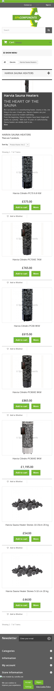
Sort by (5, 145)
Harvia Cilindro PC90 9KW (27, 326)
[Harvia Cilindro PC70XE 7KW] (27, 239)
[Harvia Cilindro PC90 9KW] (27, 305)
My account (8, 665)
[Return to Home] (4, 62)
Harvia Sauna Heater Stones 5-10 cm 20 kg (27, 591)
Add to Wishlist (15, 216)
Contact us (28, 5)
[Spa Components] (27, 17)
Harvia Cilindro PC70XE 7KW (27, 259)
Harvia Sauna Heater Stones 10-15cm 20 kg (27, 525)
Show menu (11, 53)
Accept (28, 682)
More (6, 125)
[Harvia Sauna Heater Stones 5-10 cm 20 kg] (27, 570)
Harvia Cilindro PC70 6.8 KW (27, 193)
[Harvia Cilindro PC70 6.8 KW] (27, 172)
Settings (28, 687)
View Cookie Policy (43, 687)
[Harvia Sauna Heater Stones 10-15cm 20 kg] (27, 504)
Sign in (48, 5)
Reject (38, 682)
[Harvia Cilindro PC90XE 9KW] (27, 371)
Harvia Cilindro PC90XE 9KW (27, 392)
